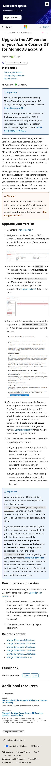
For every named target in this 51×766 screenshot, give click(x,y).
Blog (35, 752)
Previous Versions (23, 752)
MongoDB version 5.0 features (21, 643)
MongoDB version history (19, 657)
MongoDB (25, 32)
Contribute (6, 755)
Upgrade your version (13, 72)
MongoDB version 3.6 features (21, 654)
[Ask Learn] (43, 32)
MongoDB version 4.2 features (21, 647)
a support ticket (26, 289)
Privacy (17, 755)
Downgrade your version (14, 75)
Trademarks (7, 762)
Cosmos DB (13, 32)
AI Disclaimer (7, 752)
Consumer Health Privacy (12, 759)
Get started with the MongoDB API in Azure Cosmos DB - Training (24, 701)
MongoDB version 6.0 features (21, 640)
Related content (10, 78)
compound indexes (34, 557)
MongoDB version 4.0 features (21, 650)
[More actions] (47, 32)
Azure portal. (25, 229)
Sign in (46, 27)
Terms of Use (33, 759)
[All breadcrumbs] (4, 32)
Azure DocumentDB (14, 108)
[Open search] (39, 27)
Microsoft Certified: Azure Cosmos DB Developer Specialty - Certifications (22, 714)
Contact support (22, 429)
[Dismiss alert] (47, 4)
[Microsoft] (25, 26)
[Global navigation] (2, 27)
